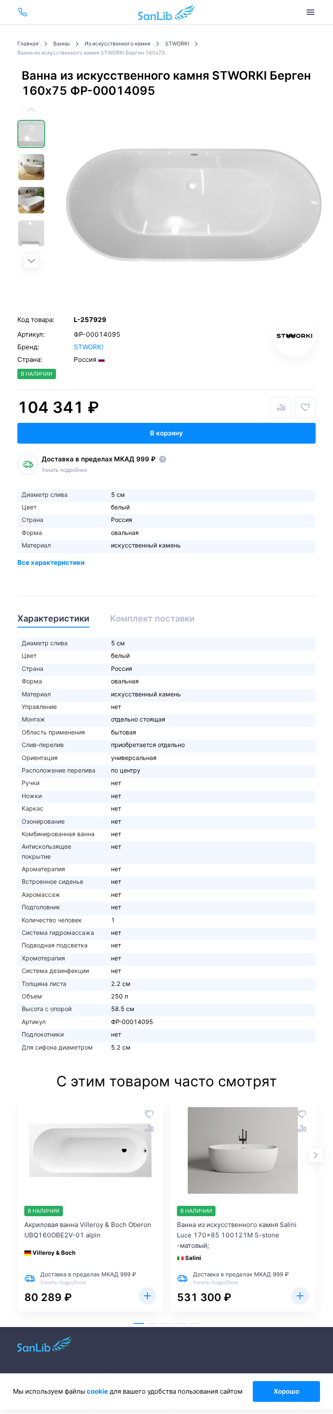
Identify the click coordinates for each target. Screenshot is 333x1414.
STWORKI (88, 347)
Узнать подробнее (64, 470)
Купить (147, 1295)
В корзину (166, 433)
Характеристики (53, 618)
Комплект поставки (152, 618)
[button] (31, 261)
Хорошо (286, 1391)
